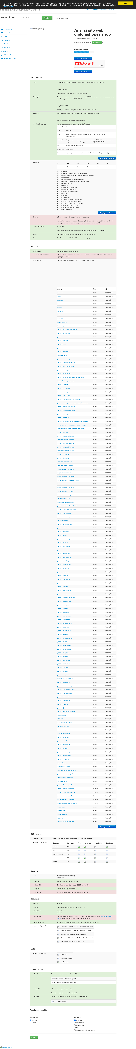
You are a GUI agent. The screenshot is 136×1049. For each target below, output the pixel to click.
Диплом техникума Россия (66, 407)
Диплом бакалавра (63, 333)
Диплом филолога (63, 708)
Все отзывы (61, 807)
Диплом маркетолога (64, 590)
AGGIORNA (97, 43)
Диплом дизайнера (63, 561)
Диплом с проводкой (64, 755)
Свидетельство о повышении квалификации (71, 425)
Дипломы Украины (63, 384)
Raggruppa (103, 158)
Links (5, 36)
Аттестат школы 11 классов (66, 451)
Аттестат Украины (63, 458)
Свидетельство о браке (65, 484)
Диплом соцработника (64, 675)
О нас (59, 315)
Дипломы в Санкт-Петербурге (67, 506)
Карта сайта (61, 818)
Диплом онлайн (62, 741)
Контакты (60, 318)
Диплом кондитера (63, 579)
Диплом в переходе (63, 752)
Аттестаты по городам (64, 517)
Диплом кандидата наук (65, 370)
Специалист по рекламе (65, 678)
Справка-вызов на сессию (65, 469)
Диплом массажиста (64, 594)
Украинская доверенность (65, 502)
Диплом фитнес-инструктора (66, 711)
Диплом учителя (62, 704)
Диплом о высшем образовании (67, 329)
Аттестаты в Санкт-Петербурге (67, 509)
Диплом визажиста (63, 553)
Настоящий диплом (63, 733)
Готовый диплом (62, 763)
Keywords (6, 40)
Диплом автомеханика (64, 524)
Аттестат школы (62, 432)
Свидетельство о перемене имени (68, 495)
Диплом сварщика (63, 667)
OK (125, 3)
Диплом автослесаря (64, 528)
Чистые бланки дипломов (65, 392)
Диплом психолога (63, 660)
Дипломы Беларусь (63, 388)
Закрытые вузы (62, 322)
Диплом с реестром (63, 744)
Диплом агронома (63, 531)
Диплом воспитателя (64, 557)
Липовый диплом (63, 726)
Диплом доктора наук (64, 373)
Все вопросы (61, 811)
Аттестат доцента (63, 454)
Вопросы (60, 311)
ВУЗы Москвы (61, 719)
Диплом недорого (63, 737)
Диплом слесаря (62, 671)
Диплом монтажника (64, 616)
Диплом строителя (63, 682)
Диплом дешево (62, 748)
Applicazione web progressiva (85, 1030)
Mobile (5, 51)
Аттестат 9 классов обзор (65, 796)
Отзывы (59, 307)
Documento (6, 47)
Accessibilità (80, 1023)
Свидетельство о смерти (65, 491)
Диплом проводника (64, 645)
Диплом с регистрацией (65, 774)
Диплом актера (62, 535)
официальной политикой (65, 822)
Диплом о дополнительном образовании (70, 377)
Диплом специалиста (64, 337)
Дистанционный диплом (65, 777)
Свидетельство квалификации (67, 803)
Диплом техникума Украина (66, 410)
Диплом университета (64, 348)
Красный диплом (62, 355)
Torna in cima (7, 29)
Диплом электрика (63, 634)
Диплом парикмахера (64, 623)
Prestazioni (79, 1020)
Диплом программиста (64, 649)
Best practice (80, 1025)
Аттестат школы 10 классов (66, 447)
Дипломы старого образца (66, 362)
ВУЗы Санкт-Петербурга (65, 722)
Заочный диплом (62, 781)
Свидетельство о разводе (65, 487)
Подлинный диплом (63, 766)
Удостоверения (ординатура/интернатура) (71, 429)
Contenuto (6, 33)
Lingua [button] (111, 9)
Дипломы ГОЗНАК (63, 759)
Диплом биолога (62, 542)
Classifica (95, 9)
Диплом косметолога (64, 583)
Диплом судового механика (66, 689)
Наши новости (62, 814)
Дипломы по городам (64, 513)
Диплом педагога (63, 627)
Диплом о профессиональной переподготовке (72, 421)
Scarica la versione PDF (83, 59)
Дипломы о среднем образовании (68, 399)
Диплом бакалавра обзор (65, 785)
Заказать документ (63, 326)
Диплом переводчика (64, 631)
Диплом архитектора (64, 539)
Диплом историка (63, 572)
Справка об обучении (64, 473)
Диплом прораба (62, 656)
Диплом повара (62, 642)
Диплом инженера (63, 568)
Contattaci (103, 9)
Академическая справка (65, 465)
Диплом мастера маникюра (66, 598)
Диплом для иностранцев (65, 366)
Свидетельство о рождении (66, 476)
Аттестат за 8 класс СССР (65, 440)
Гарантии (60, 304)
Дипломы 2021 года (63, 395)
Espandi (111, 158)
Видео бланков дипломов (65, 381)
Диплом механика (63, 612)
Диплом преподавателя (65, 638)
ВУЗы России (61, 715)
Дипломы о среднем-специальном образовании (73, 403)
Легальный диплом (63, 730)
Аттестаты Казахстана (64, 462)
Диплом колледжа (63, 414)
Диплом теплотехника (64, 693)
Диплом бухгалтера (63, 546)
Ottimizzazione (8, 55)
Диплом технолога (63, 697)
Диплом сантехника (63, 664)
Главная (60, 293)
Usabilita (5, 44)
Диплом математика (64, 601)
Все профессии (62, 520)
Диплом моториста (63, 620)
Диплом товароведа (63, 700)
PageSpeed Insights (10, 58)
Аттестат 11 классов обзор (66, 792)
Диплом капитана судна (65, 686)
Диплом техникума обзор (65, 789)
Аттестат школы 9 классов (65, 443)
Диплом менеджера (63, 605)
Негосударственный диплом (66, 770)
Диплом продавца (63, 653)
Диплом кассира (62, 575)
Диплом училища (63, 418)
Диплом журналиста (64, 564)
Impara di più (8, 6)
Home (87, 9)
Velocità (34, 1020)
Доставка (60, 300)
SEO (77, 1028)
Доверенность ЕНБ (63, 498)
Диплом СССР (62, 344)
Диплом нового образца (65, 359)
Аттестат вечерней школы (65, 436)
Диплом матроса (62, 609)
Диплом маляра (62, 586)
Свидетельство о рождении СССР (68, 480)
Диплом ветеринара (64, 550)
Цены (59, 296)
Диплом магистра (63, 340)
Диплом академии (63, 351)
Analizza (47, 18)
